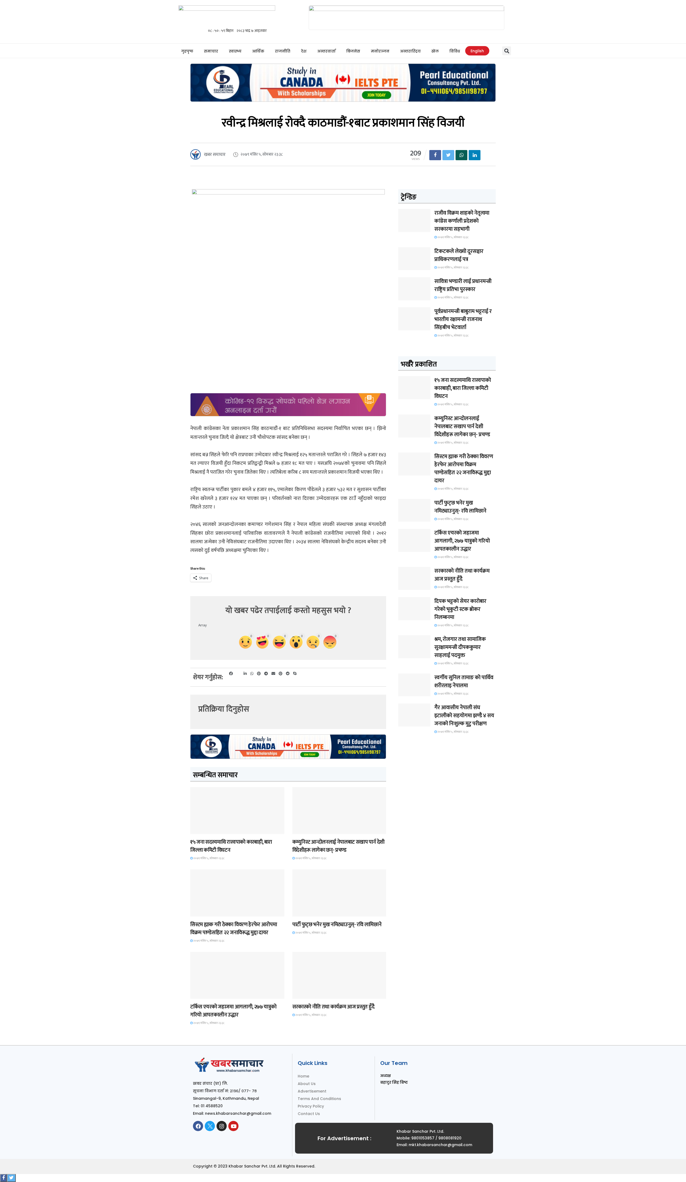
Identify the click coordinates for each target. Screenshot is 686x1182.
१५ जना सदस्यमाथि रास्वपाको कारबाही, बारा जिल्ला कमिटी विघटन (231, 846)
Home (303, 1076)
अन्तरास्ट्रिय (410, 51)
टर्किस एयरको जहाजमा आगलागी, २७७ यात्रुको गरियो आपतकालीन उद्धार (233, 1010)
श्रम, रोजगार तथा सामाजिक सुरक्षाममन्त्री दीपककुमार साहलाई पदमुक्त (460, 647)
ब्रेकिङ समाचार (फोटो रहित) (313, 829)
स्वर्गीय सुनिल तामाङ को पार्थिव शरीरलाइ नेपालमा (463, 681)
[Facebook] (198, 1126)
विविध (454, 51)
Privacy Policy (311, 1106)
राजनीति (282, 51)
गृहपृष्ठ (187, 51)
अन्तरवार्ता (326, 51)
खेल (435, 51)
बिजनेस (353, 51)
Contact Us (309, 1113)
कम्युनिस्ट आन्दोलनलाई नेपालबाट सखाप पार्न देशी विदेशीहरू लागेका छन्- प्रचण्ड (338, 846)
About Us (307, 1083)
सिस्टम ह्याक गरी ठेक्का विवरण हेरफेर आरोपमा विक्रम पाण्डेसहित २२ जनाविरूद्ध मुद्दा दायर (233, 928)
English (477, 51)
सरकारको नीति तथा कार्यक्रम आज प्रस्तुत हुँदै (333, 1006)
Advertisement (312, 1091)
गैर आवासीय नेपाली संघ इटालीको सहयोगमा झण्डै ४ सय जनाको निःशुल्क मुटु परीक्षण (464, 715)
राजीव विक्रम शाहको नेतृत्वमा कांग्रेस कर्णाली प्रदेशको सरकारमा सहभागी (461, 221)
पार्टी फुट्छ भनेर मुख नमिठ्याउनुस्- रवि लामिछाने (337, 924)
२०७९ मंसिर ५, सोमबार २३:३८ (209, 858)
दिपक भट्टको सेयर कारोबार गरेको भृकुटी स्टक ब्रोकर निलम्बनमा (460, 609)
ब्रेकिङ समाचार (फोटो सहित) (212, 994)
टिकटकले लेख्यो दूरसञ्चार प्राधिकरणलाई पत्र (458, 255)
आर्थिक (258, 51)
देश (304, 51)
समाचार (211, 51)
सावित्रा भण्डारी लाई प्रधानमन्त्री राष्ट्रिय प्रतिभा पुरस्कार (462, 285)
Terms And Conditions (319, 1098)
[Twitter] (210, 1126)
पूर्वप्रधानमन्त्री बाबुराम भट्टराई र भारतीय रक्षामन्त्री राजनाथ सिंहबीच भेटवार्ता (463, 319)
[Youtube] (233, 1126)
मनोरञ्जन (380, 51)
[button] (506, 50)
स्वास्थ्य (235, 51)
